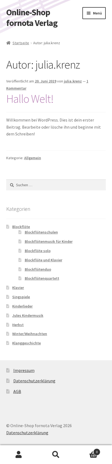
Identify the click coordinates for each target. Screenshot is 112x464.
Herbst (18, 324)
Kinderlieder (22, 306)
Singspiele (21, 296)
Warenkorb (86, 450)
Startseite (21, 42)
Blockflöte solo (38, 250)
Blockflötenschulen (41, 232)
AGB (17, 391)
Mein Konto (18, 454)
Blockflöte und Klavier (43, 260)
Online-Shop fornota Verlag (31, 17)
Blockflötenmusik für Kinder (49, 241)
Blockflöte (21, 226)
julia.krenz (73, 81)
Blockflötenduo (38, 269)
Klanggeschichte (26, 343)
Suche (55, 454)
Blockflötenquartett (42, 278)
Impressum (24, 370)
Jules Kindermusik (27, 315)
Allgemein (32, 157)
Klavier (18, 287)
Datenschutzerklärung (34, 380)
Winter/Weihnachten (29, 333)
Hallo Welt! (30, 98)
